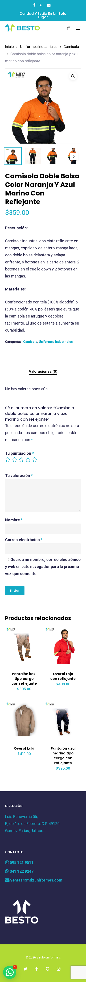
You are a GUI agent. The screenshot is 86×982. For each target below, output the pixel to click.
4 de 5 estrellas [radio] (28, 459)
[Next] (74, 156)
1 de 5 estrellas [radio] (8, 459)
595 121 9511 (21, 862)
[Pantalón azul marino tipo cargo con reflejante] (63, 720)
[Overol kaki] (24, 720)
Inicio (9, 47)
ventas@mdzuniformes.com (35, 880)
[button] (78, 28)
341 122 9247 (21, 871)
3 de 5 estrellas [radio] (21, 459)
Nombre (13, 520)
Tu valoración (19, 475)
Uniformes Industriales (38, 47)
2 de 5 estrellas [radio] (15, 459)
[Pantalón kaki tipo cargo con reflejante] (24, 645)
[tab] (43, 371)
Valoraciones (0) (43, 371)
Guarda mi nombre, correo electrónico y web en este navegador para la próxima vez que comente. (43, 566)
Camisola (71, 47)
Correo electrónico (24, 539)
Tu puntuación (19, 453)
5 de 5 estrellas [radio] (35, 459)
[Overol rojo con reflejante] (63, 645)
